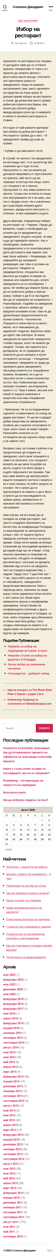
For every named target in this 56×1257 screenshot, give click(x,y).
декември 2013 (13, 1086)
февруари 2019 (13, 999)
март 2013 (9, 1130)
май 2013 (9, 1120)
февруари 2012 (13, 1193)
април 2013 (10, 1125)
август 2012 (11, 1164)
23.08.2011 (39, 43)
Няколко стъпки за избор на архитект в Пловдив (27, 657)
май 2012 (9, 1178)
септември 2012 (13, 1159)
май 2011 (9, 1231)
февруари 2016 (13, 1023)
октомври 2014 (13, 1038)
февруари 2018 (13, 1004)
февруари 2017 (13, 1009)
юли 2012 (9, 1168)
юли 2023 (9, 975)
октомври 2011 (13, 1212)
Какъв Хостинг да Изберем (23, 900)
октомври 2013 (13, 1096)
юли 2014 (9, 1052)
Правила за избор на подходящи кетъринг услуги (27, 648)
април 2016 (10, 1018)
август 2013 (11, 1105)
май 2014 (9, 1062)
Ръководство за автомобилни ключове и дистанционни (25, 936)
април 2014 (10, 1067)
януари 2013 (11, 1139)
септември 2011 (13, 1217)
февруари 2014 (13, 1076)
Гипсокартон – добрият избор (28, 673)
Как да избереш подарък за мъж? (25, 800)
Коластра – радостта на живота (26, 867)
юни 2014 (9, 1057)
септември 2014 (13, 1042)
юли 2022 (9, 984)
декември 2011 (13, 1202)
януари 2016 (11, 1028)
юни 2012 (9, 1173)
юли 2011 (9, 1227)
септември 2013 (13, 1101)
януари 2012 (11, 1198)
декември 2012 (13, 1144)
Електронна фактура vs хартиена (28, 919)
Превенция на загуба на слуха (26, 885)
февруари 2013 (13, 1135)
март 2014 (9, 1072)
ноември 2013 (12, 1091)
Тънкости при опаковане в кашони (28, 926)
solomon (22, 43)
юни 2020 (9, 994)
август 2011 (11, 1222)
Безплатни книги (14, 792)
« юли (8, 849)
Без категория (28, 20)
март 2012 (9, 1188)
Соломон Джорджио (28, 6)
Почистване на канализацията (26, 957)
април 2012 (10, 1183)
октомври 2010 (13, 1236)
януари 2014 (11, 1081)
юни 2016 (9, 1013)
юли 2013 (9, 1110)
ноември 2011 (12, 1207)
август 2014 (11, 1047)
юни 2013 (9, 1115)
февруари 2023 (13, 979)
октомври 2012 (13, 1154)
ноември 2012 (12, 1149)
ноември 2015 (12, 1033)
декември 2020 (13, 989)
